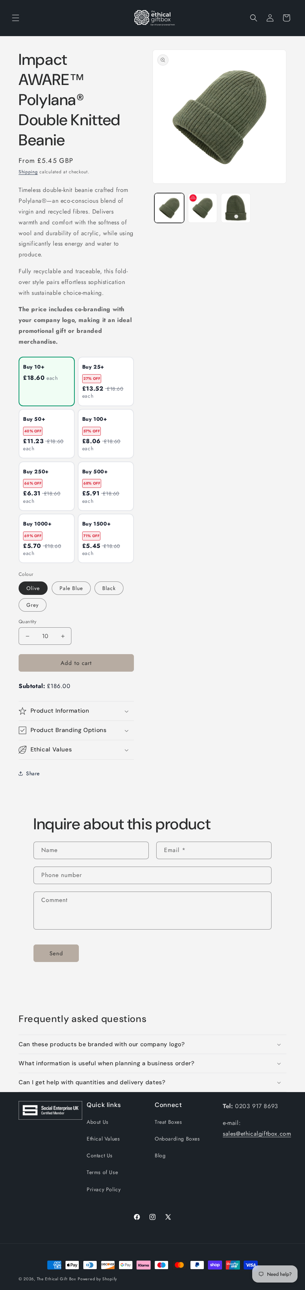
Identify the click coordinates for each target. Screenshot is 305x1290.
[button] (15, 18)
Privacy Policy (104, 1189)
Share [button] (33, 773)
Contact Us (100, 1155)
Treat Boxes (168, 1122)
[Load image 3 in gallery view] (236, 208)
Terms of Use (102, 1172)
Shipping (28, 171)
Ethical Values (103, 1138)
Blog (160, 1155)
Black (109, 588)
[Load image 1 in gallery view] (169, 208)
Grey (32, 605)
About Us (98, 1122)
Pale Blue (71, 588)
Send (56, 953)
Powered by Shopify (97, 1279)
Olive (33, 588)
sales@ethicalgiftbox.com (257, 1133)
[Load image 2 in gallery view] (203, 208)
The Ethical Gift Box (56, 1279)
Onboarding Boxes (177, 1138)
